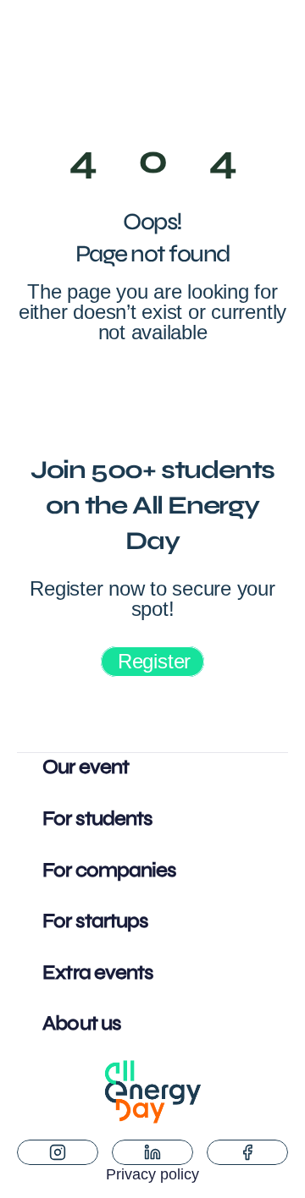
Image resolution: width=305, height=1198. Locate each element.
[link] (152, 661)
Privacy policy (152, 1174)
